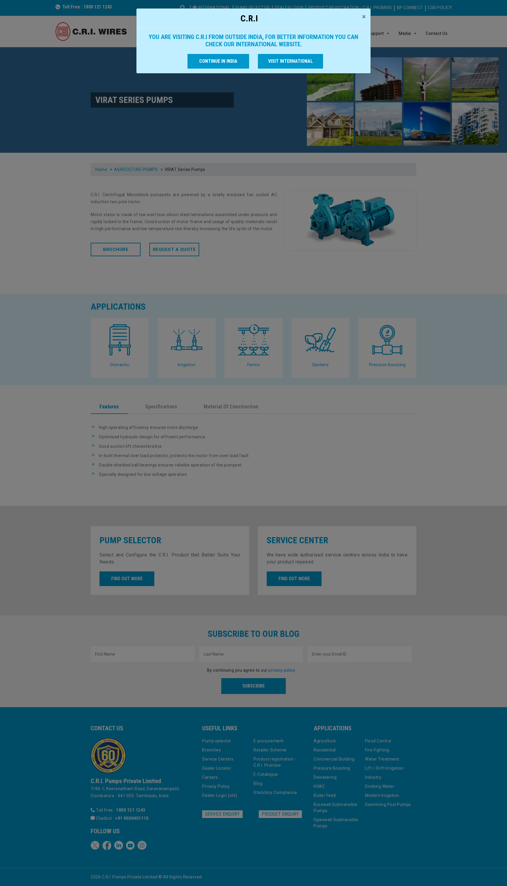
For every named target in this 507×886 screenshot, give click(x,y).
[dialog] (253, 443)
